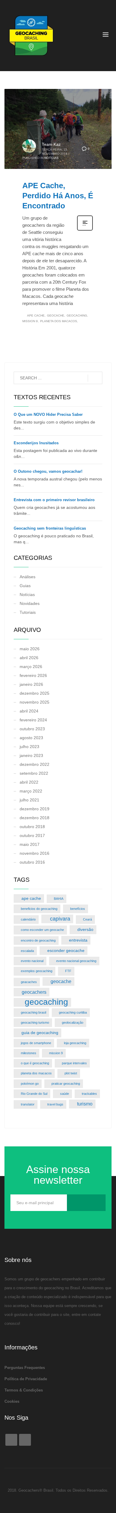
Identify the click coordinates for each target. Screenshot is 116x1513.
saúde (64, 1093)
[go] (95, 378)
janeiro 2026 (31, 684)
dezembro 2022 (34, 764)
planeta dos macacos (58, 321)
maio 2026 (30, 648)
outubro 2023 (32, 728)
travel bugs (55, 1104)
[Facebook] (11, 1440)
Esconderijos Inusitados (36, 443)
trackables (89, 1093)
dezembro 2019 (34, 808)
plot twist (71, 1073)
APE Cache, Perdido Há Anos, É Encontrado (57, 195)
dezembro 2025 (34, 693)
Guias (25, 585)
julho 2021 (29, 800)
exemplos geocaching (36, 971)
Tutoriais (28, 612)
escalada (27, 951)
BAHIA (58, 898)
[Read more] (85, 230)
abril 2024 (29, 711)
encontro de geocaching (38, 940)
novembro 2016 (34, 853)
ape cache (36, 315)
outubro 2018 (32, 826)
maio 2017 (30, 844)
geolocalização (72, 1022)
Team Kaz (51, 144)
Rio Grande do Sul (34, 1093)
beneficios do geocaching (39, 908)
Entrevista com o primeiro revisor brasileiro (54, 500)
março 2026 (31, 666)
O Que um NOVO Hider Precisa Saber (48, 414)
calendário (28, 919)
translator (28, 1104)
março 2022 (31, 791)
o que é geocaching (35, 1063)
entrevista (78, 940)
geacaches (29, 982)
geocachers (34, 992)
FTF (68, 971)
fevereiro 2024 (33, 720)
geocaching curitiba (73, 1012)
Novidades (30, 603)
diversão (85, 929)
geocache (55, 315)
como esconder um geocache (42, 930)
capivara (60, 919)
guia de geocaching (39, 1032)
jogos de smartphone (36, 1043)
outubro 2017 (32, 835)
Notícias (51, 157)
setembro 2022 (34, 773)
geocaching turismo (35, 1022)
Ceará (87, 919)
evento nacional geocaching (76, 961)
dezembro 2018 (34, 817)
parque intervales (74, 1063)
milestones (28, 1053)
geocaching (77, 315)
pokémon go (30, 1083)
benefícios (77, 908)
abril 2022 (29, 782)
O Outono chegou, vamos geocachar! (49, 471)
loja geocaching (75, 1043)
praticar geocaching (65, 1083)
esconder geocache (65, 950)
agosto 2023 (31, 737)
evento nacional (32, 961)
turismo (85, 1103)
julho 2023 (29, 746)
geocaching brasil (33, 1012)
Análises (27, 576)
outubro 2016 (32, 862)
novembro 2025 (34, 702)
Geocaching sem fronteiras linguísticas (50, 528)
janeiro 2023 (31, 755)
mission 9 (30, 321)
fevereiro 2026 (33, 675)
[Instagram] (25, 1440)
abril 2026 (29, 657)
